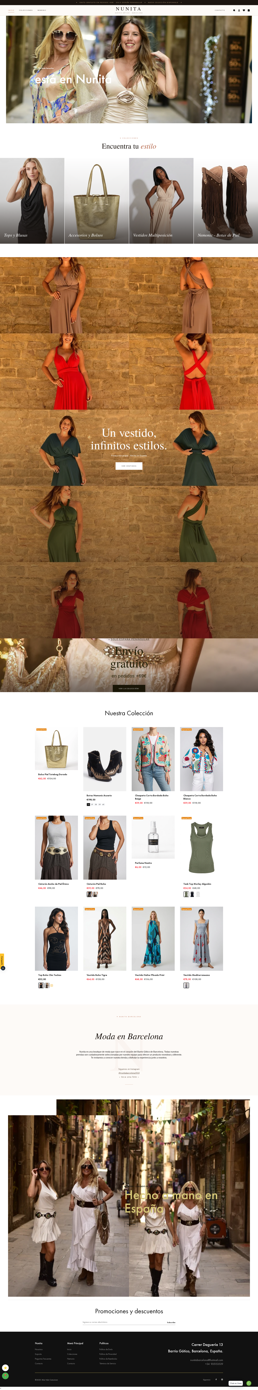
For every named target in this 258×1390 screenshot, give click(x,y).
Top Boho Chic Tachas (49, 975)
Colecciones (26, 10)
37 (92, 804)
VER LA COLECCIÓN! (129, 688)
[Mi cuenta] (239, 10)
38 (96, 804)
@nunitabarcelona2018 (129, 1073)
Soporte (38, 1354)
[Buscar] (234, 10)
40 (103, 804)
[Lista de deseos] (244, 10)
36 (88, 804)
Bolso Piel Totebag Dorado (52, 774)
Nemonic (42, 10)
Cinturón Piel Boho (96, 883)
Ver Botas (131, 1224)
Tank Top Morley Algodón (197, 883)
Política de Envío (106, 1349)
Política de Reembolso (108, 1358)
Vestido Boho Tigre (97, 975)
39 (100, 804)
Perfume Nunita (143, 862)
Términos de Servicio (107, 1363)
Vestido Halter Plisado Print (149, 975)
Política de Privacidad (108, 1354)
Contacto (220, 10)
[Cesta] (249, 10)
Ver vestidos (129, 466)
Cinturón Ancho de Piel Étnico (53, 883)
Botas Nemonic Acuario (99, 795)
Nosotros (38, 1349)
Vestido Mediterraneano (196, 975)
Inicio (11, 10)
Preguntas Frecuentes (43, 1358)
